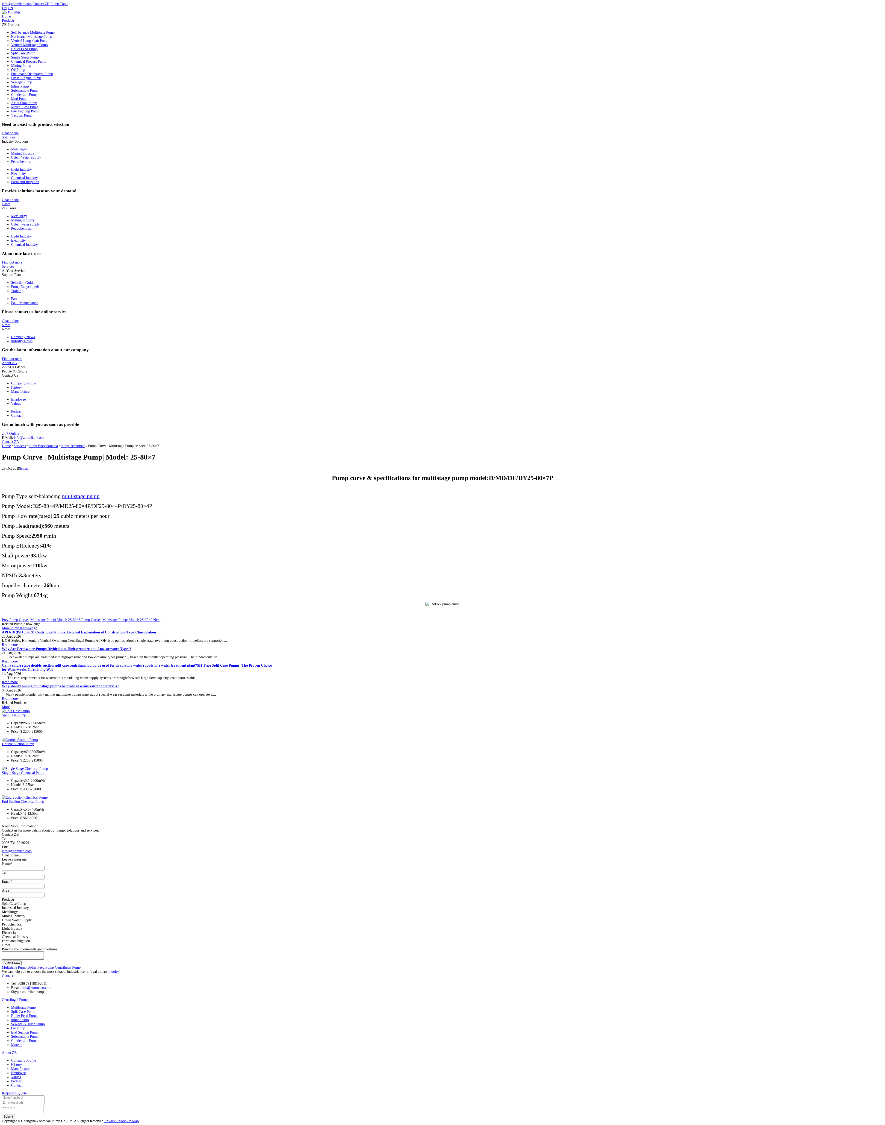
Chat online (10, 133)
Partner (16, 411)
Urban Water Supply (26, 157)
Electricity (18, 174)
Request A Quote (14, 1093)
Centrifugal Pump (68, 967)
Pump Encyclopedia (25, 287)
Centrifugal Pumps (15, 1000)
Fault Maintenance (24, 303)
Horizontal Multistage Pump (31, 36)
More (6, 707)
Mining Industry (23, 153)
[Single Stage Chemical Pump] (25, 769)
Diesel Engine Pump (26, 78)
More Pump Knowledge (19, 628)
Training (17, 291)
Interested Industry (15, 908)
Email (24, 468)
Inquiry (113, 971)
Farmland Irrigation (25, 182)
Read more (10, 645)
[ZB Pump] (11, 12)
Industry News (21, 341)
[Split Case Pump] (16, 711)
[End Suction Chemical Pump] (25, 797)
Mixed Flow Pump (24, 107)
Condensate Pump (24, 95)
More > (16, 1045)
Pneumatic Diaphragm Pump (32, 74)
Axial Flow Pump (24, 103)
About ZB (9, 363)
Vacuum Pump (21, 115)
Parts (14, 299)
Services (8, 266)
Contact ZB (41, 4)
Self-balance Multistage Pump (33, 32)
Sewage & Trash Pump (28, 1024)
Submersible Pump (24, 90)
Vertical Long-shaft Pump (29, 41)
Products (8, 20)
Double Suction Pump (18, 744)
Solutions (8, 137)
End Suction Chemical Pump (23, 801)
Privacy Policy (115, 1121)
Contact (16, 415)
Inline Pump (20, 86)
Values (16, 403)
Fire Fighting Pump (25, 111)
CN (10, 8)
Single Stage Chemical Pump (23, 773)
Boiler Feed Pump (24, 49)
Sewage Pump (21, 82)
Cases (6, 204)
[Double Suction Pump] (20, 740)
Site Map (132, 1121)
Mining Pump (21, 65)
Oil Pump (18, 70)
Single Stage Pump (25, 57)
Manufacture (20, 391)
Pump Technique (73, 446)
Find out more (12, 262)
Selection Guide (22, 282)
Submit (8, 1116)
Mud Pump (19, 99)
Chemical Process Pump (28, 61)
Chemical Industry (24, 178)
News (6, 325)
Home (6, 16)
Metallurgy (19, 149)
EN (4, 8)
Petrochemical (21, 162)
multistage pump (81, 496)
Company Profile (23, 383)
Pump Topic (59, 4)
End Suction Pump (24, 1032)
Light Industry (21, 169)
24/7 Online (10, 433)
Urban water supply (25, 224)
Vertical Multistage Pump (29, 45)
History (16, 387)
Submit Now (12, 963)
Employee (18, 399)
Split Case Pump (23, 53)
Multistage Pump (14, 967)
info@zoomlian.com (17, 4)
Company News (23, 337)
